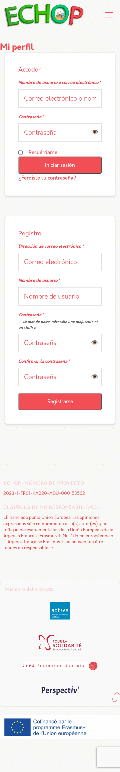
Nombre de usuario (39, 281)
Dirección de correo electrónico (50, 246)
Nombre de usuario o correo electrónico (59, 83)
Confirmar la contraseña (44, 361)
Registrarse (60, 401)
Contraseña (31, 117)
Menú (109, 15)
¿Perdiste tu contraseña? (47, 178)
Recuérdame (43, 152)
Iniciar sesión (60, 165)
